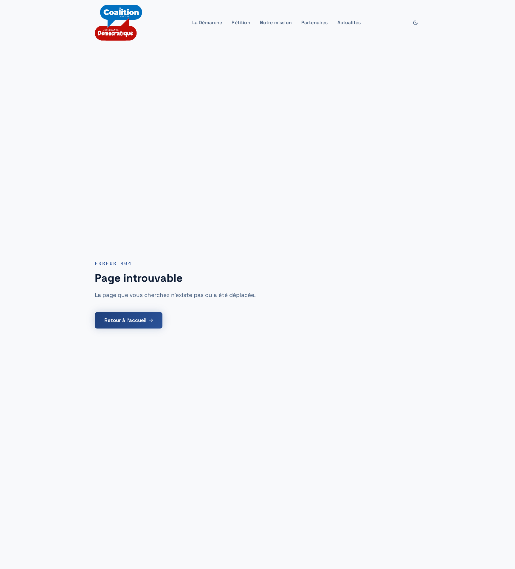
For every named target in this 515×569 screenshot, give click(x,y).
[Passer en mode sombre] (415, 22)
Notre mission (276, 22)
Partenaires (314, 22)
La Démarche (207, 22)
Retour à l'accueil (125, 320)
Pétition (241, 22)
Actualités (349, 22)
